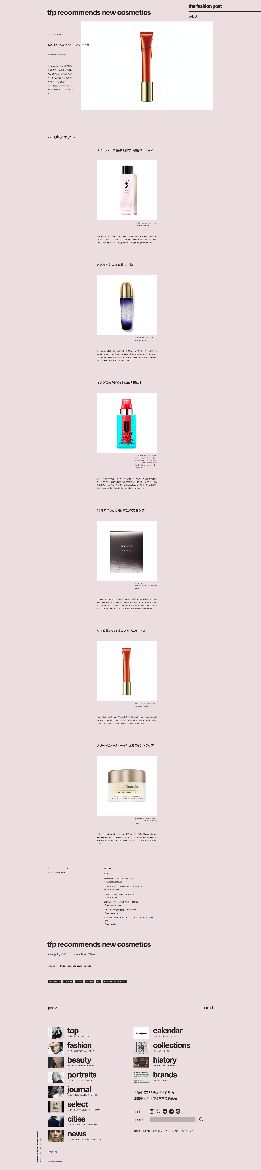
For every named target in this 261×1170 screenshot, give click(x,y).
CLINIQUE (67, 981)
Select (193, 16)
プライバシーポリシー (188, 1131)
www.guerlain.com (114, 905)
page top (52, 1151)
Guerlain (89, 981)
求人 (167, 1131)
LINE (178, 1111)
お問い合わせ (157, 1131)
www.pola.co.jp (112, 913)
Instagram (152, 1111)
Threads (165, 1111)
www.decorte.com (113, 897)
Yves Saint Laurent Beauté (115, 981)
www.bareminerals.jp (114, 881)
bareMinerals (54, 981)
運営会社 (136, 1131)
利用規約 (175, 1131)
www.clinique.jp (113, 889)
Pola (98, 981)
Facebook (171, 1111)
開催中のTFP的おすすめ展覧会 (155, 1098)
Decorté (79, 981)
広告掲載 (146, 1131)
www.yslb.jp (111, 924)
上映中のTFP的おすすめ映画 (153, 1092)
